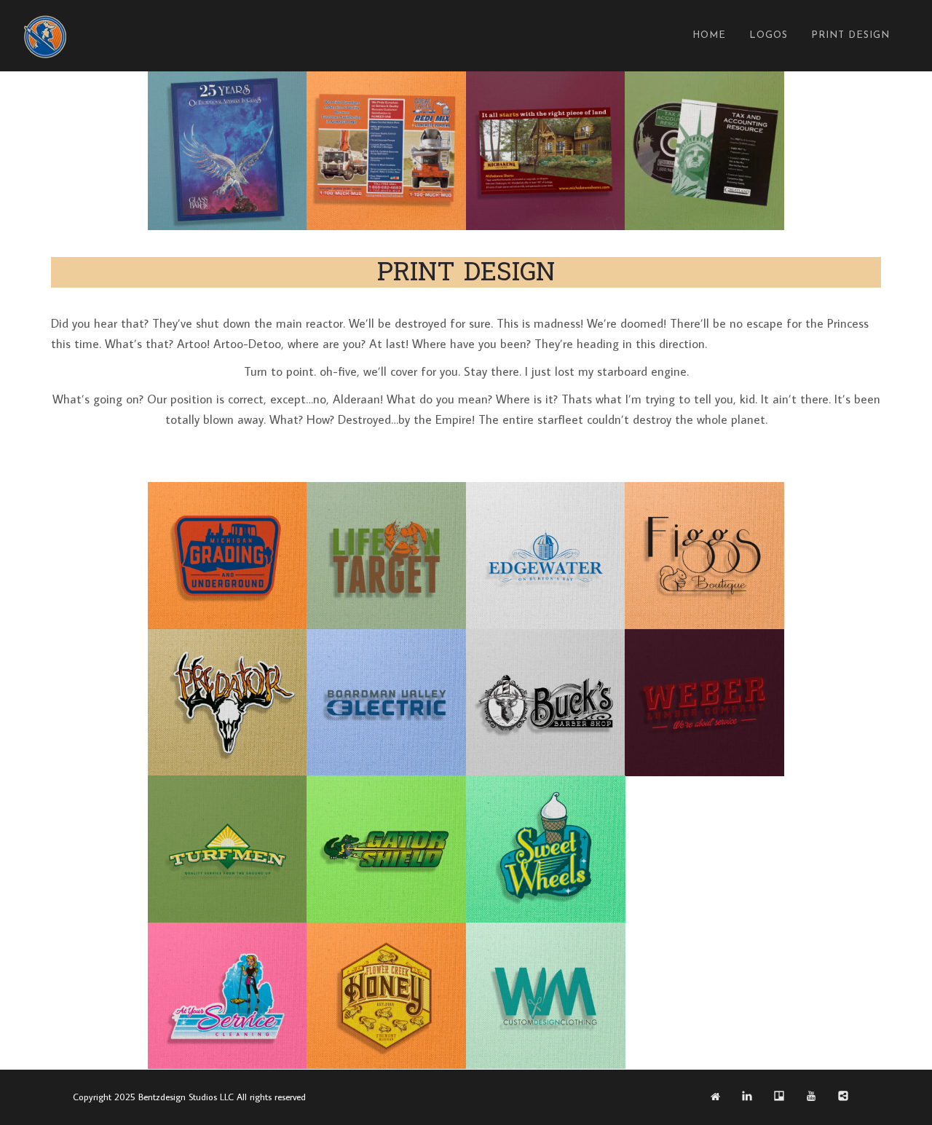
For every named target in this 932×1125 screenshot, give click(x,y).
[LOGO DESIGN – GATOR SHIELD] (386, 849)
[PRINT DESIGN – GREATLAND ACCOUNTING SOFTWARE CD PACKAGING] (704, 150)
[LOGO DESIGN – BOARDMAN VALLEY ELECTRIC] (386, 702)
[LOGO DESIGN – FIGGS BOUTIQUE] (704, 555)
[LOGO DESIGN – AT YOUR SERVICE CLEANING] (227, 996)
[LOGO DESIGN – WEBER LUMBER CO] (704, 702)
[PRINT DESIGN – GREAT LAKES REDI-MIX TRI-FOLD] (386, 150)
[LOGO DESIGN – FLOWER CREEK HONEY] (386, 996)
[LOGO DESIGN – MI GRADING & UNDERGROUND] (227, 555)
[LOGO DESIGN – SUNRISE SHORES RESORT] (704, 849)
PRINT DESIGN (850, 35)
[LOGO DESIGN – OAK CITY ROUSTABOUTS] (704, 996)
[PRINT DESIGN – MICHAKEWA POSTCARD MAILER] (545, 150)
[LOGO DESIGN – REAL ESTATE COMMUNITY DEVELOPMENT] (545, 555)
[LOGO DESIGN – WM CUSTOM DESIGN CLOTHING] (545, 996)
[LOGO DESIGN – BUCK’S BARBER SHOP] (545, 702)
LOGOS (768, 35)
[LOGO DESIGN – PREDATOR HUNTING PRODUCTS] (227, 702)
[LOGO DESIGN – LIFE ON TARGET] (386, 555)
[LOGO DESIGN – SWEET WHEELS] (545, 849)
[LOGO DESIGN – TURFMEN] (227, 849)
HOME (709, 35)
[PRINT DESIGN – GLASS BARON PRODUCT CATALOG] (227, 150)
